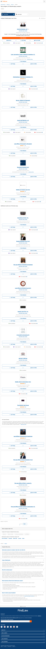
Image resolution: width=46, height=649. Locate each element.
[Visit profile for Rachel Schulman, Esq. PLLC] (23, 237)
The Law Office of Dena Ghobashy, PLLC (23, 459)
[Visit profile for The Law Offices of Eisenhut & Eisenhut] (23, 260)
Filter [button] (3, 8)
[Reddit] (14, 627)
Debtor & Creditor (10, 534)
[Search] (44, 1)
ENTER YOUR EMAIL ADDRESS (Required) (7, 619)
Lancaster (19, 538)
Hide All (6, 543)
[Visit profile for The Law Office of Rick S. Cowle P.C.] (23, 478)
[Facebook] (1, 627)
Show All (2, 543)
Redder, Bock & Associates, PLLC (23, 381)
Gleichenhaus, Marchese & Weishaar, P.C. (23, 77)
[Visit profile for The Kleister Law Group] (23, 401)
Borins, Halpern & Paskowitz (23, 100)
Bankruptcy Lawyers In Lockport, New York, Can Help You (13, 549)
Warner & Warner (23, 358)
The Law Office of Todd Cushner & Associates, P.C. (23, 506)
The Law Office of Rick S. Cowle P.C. (23, 483)
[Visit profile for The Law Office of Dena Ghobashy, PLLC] (23, 455)
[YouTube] (5, 627)
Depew (23, 538)
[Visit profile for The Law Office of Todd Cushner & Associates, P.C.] (23, 502)
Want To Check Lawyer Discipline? (9, 592)
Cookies (13, 646)
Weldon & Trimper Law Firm (23, 189)
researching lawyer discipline (29, 595)
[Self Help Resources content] (44, 636)
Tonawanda (10, 538)
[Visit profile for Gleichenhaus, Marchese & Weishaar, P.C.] (23, 72)
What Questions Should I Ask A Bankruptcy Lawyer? (12, 580)
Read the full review (23, 424)
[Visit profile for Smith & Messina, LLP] (23, 24)
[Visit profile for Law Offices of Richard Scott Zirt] (23, 283)
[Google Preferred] (17, 627)
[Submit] (31, 621)
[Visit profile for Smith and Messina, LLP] (23, 116)
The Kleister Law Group (23, 405)
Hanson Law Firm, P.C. (23, 311)
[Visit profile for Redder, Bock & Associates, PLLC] (23, 377)
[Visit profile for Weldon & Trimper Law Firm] (23, 185)
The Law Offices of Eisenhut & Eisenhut (23, 264)
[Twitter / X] (8, 627)
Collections (4, 534)
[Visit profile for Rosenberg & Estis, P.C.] (23, 213)
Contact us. (39, 615)
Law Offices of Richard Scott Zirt (23, 288)
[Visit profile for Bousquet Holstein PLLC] (23, 163)
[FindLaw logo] (5, 1)
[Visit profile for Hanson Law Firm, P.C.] (23, 307)
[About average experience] (42, 43)
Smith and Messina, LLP (23, 120)
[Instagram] (11, 627)
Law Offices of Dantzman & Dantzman (23, 436)
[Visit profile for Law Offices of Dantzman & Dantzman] (23, 432)
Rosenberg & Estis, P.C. (23, 217)
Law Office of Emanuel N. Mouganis (23, 143)
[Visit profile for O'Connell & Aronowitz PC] (23, 330)
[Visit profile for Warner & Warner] (23, 354)
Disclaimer (9, 646)
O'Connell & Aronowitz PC (23, 335)
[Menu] (1, 1)
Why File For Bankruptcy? (7, 569)
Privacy (5, 646)
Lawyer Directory (3, 4)
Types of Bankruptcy (6, 560)
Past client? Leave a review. (23, 30)
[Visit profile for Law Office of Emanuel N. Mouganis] (23, 139)
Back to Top (23, 606)
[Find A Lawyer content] (44, 633)
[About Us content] (44, 630)
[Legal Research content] (44, 639)
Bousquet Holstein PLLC (23, 167)
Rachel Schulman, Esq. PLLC (23, 241)
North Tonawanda (4, 538)
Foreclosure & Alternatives (19, 534)
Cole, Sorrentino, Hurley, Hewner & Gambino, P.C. (23, 54)
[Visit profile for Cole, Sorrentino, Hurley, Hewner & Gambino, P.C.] (23, 50)
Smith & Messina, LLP (22, 29)
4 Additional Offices (30, 59)
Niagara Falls (15, 538)
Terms (2, 646)
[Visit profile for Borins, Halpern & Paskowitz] (23, 96)
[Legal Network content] (44, 642)
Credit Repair (27, 534)
